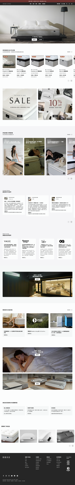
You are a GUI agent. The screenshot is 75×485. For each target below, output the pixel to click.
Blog (47, 463)
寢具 (36, 3)
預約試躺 (58, 3)
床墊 (30, 3)
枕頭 (33, 3)
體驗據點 (58, 465)
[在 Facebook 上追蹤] (3, 476)
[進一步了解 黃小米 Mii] (56, 156)
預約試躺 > (29, 413)
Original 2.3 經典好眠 (8, 71)
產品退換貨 (38, 465)
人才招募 (58, 463)
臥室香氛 (43, 3)
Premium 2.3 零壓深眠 (36, 71)
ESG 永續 (63, 3)
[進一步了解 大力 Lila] (34, 156)
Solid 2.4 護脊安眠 (21, 71)
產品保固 (37, 467)
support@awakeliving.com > (56, 413)
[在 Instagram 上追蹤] (6, 476)
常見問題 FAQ (38, 460)
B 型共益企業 (59, 462)
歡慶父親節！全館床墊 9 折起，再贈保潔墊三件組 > (37, 1)
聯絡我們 (37, 468)
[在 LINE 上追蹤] (14, 476)
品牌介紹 (58, 458)
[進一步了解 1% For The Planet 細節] (68, 469)
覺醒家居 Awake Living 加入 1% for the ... (37, 331)
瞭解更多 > (6, 257)
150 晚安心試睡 (38, 458)
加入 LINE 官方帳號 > (8, 413)
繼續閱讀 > (6, 334)
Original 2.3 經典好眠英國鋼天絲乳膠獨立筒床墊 (13, 212)
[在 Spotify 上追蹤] (17, 476)
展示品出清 (27, 467)
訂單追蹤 (37, 462)
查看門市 (37, 279)
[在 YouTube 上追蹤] (12, 476)
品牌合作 (58, 467)
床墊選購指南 (49, 458)
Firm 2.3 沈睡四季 (49, 71)
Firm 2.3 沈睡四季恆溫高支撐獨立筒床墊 (59, 210)
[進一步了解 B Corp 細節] (68, 462)
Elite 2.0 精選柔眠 (63, 71)
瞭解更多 (34, 39)
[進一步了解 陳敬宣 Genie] (13, 156)
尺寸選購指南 (49, 460)
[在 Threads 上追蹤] (9, 476)
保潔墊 (39, 3)
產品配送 (37, 463)
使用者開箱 (49, 462)
